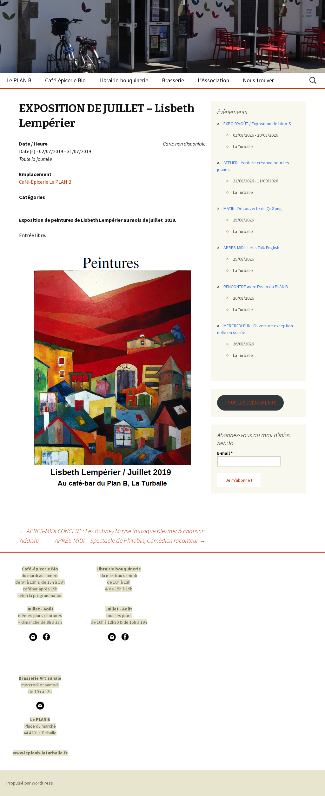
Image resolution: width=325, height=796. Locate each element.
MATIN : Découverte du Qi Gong (252, 208)
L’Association (213, 80)
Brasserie (173, 80)
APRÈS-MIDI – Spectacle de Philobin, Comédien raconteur (130, 540)
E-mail (225, 453)
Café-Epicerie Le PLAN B (45, 182)
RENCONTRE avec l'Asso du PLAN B (255, 286)
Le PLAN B (18, 80)
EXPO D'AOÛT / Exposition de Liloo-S (257, 123)
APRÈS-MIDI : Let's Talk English (251, 247)
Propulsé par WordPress (29, 783)
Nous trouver (258, 80)
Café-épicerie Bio (65, 80)
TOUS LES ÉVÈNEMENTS (250, 403)
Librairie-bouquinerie (123, 80)
